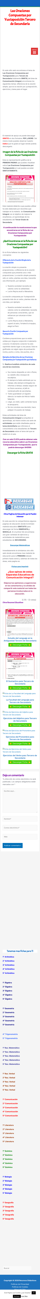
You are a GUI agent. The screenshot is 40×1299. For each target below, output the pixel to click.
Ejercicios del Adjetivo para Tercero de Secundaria (20, 719)
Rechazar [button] (17, 1296)
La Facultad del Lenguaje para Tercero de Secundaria (20, 701)
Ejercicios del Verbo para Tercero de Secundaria (20, 756)
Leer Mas (24, 1296)
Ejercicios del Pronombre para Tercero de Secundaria (20, 738)
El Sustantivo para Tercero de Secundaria (20, 682)
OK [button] (34, 1293)
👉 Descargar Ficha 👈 (20, 645)
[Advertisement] (20, 48)
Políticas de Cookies (20, 1287)
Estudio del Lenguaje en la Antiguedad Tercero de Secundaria (20, 639)
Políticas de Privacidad (20, 1284)
